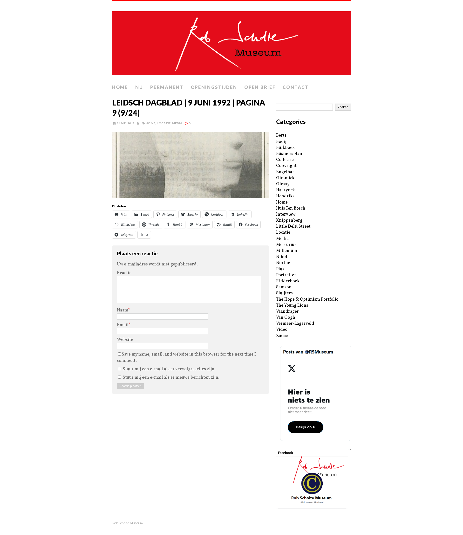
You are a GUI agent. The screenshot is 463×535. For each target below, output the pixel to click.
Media (177, 123)
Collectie (285, 160)
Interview (285, 214)
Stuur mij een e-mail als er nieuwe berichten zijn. (171, 378)
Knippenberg (289, 221)
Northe (283, 263)
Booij (281, 142)
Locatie (164, 123)
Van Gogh (285, 318)
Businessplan (289, 154)
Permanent (166, 87)
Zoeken (343, 107)
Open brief (259, 87)
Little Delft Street (293, 227)
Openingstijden (214, 87)
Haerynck (285, 190)
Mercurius (286, 245)
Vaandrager (287, 312)
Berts (281, 135)
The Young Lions (292, 306)
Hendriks (285, 196)
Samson (284, 287)
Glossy (283, 184)
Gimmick (285, 178)
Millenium (286, 251)
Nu (139, 87)
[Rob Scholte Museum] (231, 41)
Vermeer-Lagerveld (295, 324)
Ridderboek (288, 281)
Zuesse (282, 336)
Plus (280, 269)
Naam (122, 310)
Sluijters (284, 293)
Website (125, 340)
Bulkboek (285, 148)
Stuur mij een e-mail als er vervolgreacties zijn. (169, 369)
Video (281, 330)
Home (120, 87)
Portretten (286, 275)
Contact (295, 87)
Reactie (124, 273)
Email (123, 325)
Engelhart (286, 172)
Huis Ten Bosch (290, 208)
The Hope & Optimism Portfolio (307, 300)
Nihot (281, 257)
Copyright (286, 166)
